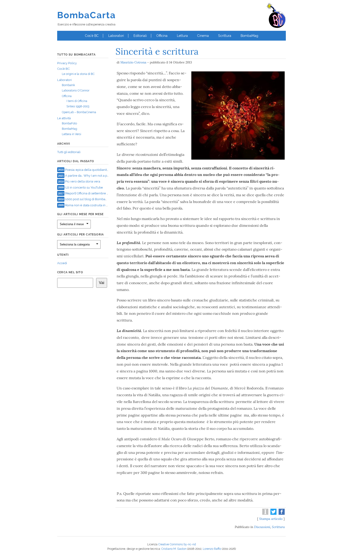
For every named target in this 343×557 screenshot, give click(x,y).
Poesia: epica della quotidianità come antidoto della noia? (105, 169)
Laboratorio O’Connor (75, 90)
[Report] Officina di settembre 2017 (89, 193)
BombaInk (68, 85)
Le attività (64, 118)
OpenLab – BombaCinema (79, 112)
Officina (162, 36)
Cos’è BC (92, 36)
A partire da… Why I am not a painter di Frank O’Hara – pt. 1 (105, 175)
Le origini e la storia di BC (78, 74)
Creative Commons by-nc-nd (177, 544)
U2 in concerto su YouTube (84, 187)
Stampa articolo (271, 519)
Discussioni (262, 527)
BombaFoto (69, 123)
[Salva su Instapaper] (264, 513)
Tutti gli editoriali (68, 152)
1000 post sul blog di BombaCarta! (89, 199)
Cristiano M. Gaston (173, 548)
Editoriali (140, 36)
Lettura (182, 36)
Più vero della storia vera (82, 181)
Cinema (203, 36)
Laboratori (116, 36)
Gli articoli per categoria (80, 234)
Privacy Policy (67, 63)
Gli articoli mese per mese (80, 214)
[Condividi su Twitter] (272, 513)
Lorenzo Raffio (212, 548)
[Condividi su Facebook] (281, 513)
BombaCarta (86, 15)
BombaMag (249, 36)
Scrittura (224, 36)
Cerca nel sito (70, 272)
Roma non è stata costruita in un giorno (92, 205)
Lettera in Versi (71, 134)
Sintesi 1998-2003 (77, 106)
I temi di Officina (76, 101)
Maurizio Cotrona (133, 62)
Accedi (62, 263)
